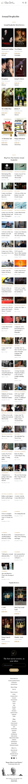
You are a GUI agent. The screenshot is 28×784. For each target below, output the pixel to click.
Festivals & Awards (14, 745)
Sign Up (14, 689)
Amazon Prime (14, 696)
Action (14, 694)
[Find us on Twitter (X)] (16, 758)
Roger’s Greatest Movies (14, 680)
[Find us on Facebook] (11, 758)
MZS (14, 726)
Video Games (14, 735)
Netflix (14, 708)
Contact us (14, 751)
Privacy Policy (14, 781)
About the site (14, 750)
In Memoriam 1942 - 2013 (14, 764)
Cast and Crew (14, 684)
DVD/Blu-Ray (14, 734)
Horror (14, 703)
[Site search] (23, 2)
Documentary (14, 699)
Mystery (14, 707)
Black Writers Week (14, 737)
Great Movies (14, 724)
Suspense (14, 714)
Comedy (14, 697)
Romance (14, 710)
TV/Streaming (14, 741)
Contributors (14, 755)
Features (14, 739)
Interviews (14, 730)
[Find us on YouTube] (14, 758)
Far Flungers (14, 728)
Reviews (14, 721)
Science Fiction (14, 712)
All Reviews (14, 682)
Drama (14, 701)
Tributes (14, 732)
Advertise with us (14, 753)
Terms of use (14, 779)
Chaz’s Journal (14, 723)
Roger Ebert (14, 743)
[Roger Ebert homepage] (8, 3)
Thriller (14, 716)
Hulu (14, 705)
